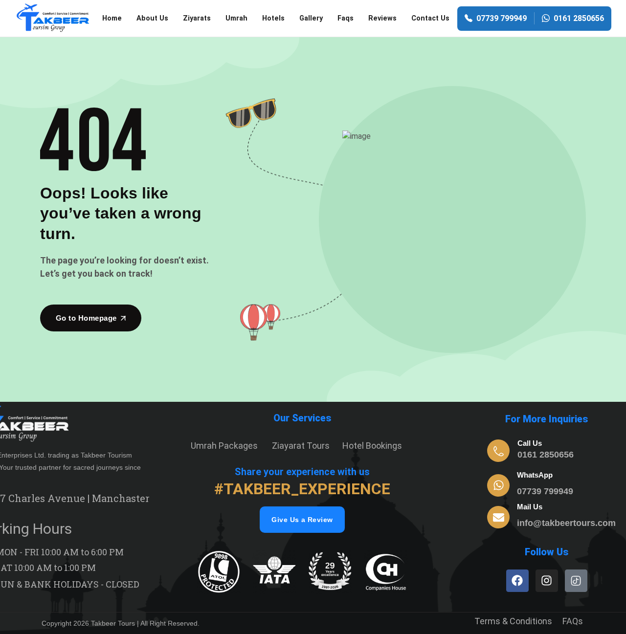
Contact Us (430, 18)
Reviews (382, 18)
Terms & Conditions (513, 621)
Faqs (345, 18)
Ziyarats (197, 18)
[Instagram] (547, 580)
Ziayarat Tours (301, 445)
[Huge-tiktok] (576, 580)
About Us (152, 18)
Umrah (236, 18)
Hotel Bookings (372, 445)
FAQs (572, 621)
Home (112, 18)
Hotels (273, 18)
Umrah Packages (224, 445)
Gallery (311, 18)
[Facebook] (517, 580)
